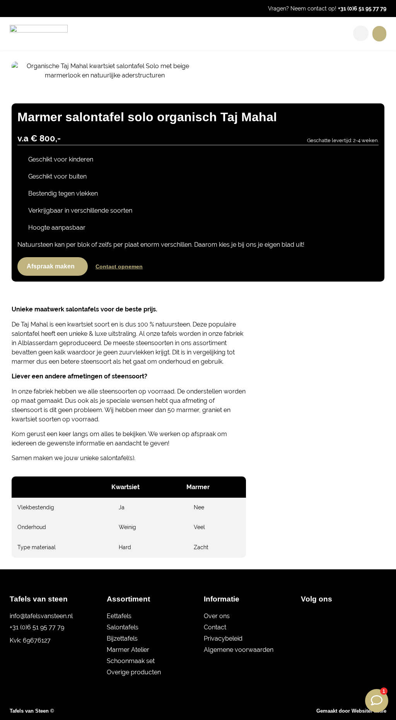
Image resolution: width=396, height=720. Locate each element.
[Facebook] (306, 616)
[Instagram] (319, 616)
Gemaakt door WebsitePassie (351, 711)
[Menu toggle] (379, 33)
